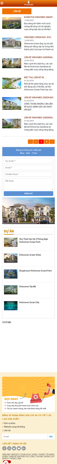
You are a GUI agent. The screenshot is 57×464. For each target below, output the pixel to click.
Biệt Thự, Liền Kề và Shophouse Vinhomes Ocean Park (39, 77)
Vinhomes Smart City (29, 302)
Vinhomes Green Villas (30, 255)
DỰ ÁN (9, 231)
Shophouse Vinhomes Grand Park (35, 271)
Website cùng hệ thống (14, 427)
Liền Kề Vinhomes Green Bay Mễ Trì (38, 97)
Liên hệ (7, 430)
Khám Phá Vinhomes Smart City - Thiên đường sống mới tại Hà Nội (39, 17)
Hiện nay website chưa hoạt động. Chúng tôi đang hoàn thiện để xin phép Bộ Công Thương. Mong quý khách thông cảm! (28, 456)
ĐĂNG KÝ (28, 193)
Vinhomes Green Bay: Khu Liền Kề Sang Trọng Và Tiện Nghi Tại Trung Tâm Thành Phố (38, 37)
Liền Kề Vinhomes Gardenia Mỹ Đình (38, 57)
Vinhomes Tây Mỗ (27, 286)
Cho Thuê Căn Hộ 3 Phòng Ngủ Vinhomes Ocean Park (33, 240)
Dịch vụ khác (9, 423)
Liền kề (17, 11)
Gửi (51, 436)
